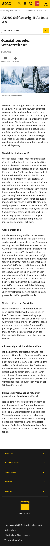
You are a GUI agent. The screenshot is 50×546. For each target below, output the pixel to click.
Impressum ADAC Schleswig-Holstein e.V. (23, 525)
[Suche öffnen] (19, 3)
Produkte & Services (12, 463)
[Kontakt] (30, 3)
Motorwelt (9, 491)
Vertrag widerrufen (13, 540)
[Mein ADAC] (25, 3)
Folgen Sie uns (10, 472)
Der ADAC (8, 482)
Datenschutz (10, 530)
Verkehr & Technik (34, 10)
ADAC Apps (9, 453)
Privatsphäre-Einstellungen (17, 535)
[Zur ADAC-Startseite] (6, 3)
